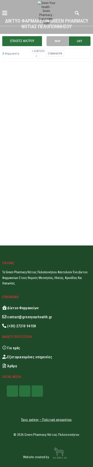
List (79, 41)
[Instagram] (24, 391)
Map (57, 41)
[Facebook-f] (12, 391)
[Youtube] (37, 391)
